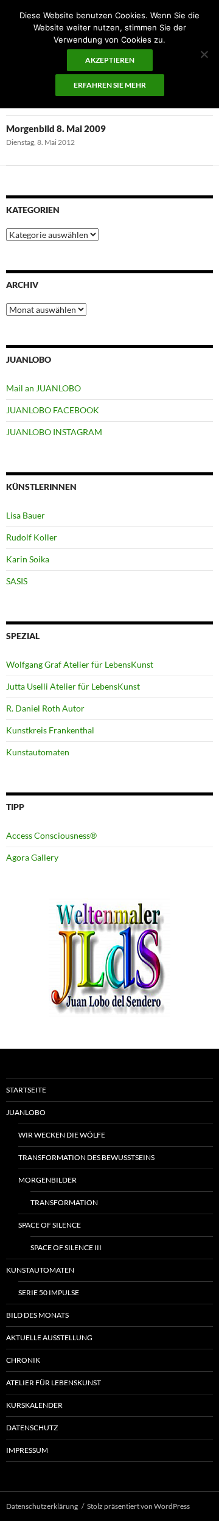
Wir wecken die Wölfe (61, 1134)
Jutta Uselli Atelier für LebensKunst (73, 686)
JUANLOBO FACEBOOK (52, 410)
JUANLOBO (26, 1112)
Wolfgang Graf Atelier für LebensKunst (79, 664)
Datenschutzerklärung (42, 1506)
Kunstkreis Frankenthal (50, 730)
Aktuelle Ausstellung (49, 1337)
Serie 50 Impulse (48, 1292)
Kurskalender (34, 1405)
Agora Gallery (32, 857)
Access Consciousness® (51, 835)
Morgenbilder (47, 1179)
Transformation (64, 1202)
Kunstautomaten (37, 752)
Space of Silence (49, 1224)
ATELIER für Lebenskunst (53, 1382)
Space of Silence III (66, 1247)
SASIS (16, 581)
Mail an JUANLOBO (43, 388)
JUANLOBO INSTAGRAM (54, 432)
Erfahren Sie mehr (110, 84)
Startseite (26, 1089)
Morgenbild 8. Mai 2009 (56, 128)
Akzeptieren (109, 60)
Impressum (27, 1450)
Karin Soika (27, 559)
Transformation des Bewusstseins (86, 1157)
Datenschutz (32, 1427)
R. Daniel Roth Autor (45, 708)
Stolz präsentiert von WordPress (138, 1506)
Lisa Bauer (25, 515)
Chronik (23, 1360)
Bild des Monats (37, 1315)
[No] (204, 54)
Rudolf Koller (31, 537)
